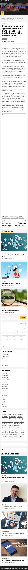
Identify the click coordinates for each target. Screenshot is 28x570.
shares (14, 434)
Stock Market (5, 365)
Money (11, 430)
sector (3, 434)
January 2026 (5, 375)
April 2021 (4, 404)
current (4, 421)
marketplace (5, 430)
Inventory (11, 427)
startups (16, 436)
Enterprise (4, 423)
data (9, 421)
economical (18, 421)
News (16, 430)
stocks (3, 438)
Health (21, 423)
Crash (20, 418)
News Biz (4, 363)
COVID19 (15, 418)
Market (17, 427)
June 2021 (4, 399)
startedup (4, 436)
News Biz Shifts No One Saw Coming (12, 506)
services (9, 434)
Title (20, 217)
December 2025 (5, 377)
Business (20, 414)
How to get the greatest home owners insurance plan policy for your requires (20, 223)
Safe (17, 217)
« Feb (3, 346)
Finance (3, 358)
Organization (22, 430)
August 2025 (4, 386)
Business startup (5, 356)
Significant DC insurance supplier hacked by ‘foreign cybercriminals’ (6, 223)
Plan (8, 432)
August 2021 (4, 395)
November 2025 (5, 380)
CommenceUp (12, 416)
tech (8, 438)
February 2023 (5, 393)
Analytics (4, 414)
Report (22, 432)
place (3, 432)
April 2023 (4, 390)
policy (17, 432)
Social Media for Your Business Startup (13, 560)
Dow (13, 421)
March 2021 (4, 406)
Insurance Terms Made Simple (10, 310)
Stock (21, 436)
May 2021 (4, 401)
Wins (23, 217)
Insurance (4, 23)
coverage (13, 216)
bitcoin (14, 414)
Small (19, 434)
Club (10, 216)
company (20, 416)
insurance (8, 217)
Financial (16, 423)
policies (12, 432)
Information (10, 425)
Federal (20, 216)
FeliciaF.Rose (11, 41)
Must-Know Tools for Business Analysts (13, 533)
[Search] (26, 13)
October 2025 (5, 382)
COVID (10, 418)
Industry (4, 425)
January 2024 (5, 388)
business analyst (5, 354)
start (23, 434)
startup (10, 436)
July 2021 (4, 397)
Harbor (3, 217)
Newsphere (17, 568)
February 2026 (5, 373)
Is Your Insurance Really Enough (11, 283)
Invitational (13, 217)
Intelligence (4, 427)
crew (17, 216)
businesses (4, 416)
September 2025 (5, 384)
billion (9, 414)
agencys (6, 216)
